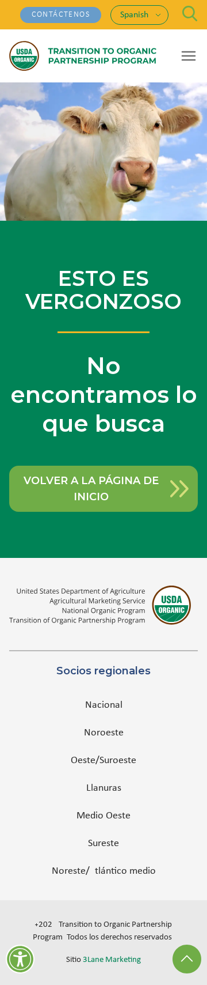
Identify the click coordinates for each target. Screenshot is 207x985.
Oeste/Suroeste (103, 760)
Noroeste (104, 732)
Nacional (103, 705)
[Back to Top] (186, 959)
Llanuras (103, 788)
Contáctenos (61, 14)
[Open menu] (188, 56)
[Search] (190, 13)
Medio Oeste (103, 815)
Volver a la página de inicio (91, 488)
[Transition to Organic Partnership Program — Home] (82, 56)
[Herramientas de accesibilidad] (20, 959)
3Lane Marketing (112, 960)
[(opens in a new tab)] (103, 605)
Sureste (103, 843)
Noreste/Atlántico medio (104, 871)
